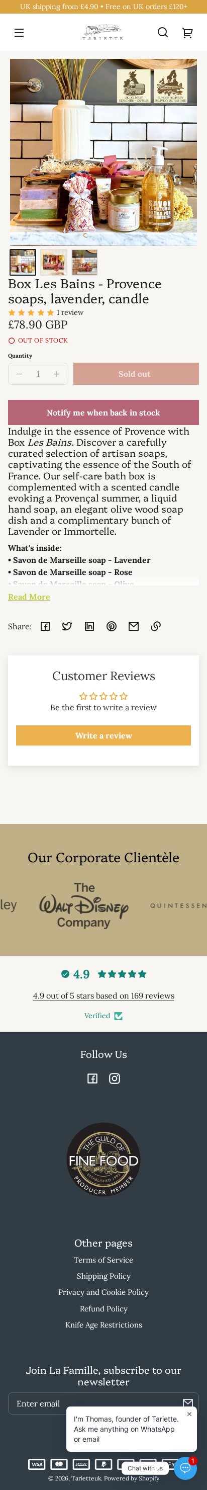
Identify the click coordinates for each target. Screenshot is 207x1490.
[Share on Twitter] (67, 626)
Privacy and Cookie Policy (103, 1292)
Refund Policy (104, 1308)
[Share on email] (134, 626)
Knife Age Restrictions (103, 1325)
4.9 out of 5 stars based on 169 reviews (103, 995)
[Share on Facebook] (45, 626)
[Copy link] (156, 626)
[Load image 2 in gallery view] (53, 262)
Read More (29, 597)
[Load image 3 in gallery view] (84, 262)
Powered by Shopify (131, 1478)
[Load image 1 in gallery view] (23, 262)
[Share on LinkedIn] (89, 626)
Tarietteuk (86, 1478)
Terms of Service (103, 1260)
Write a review (103, 735)
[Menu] (19, 32)
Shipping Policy (104, 1276)
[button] (163, 32)
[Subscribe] (188, 1403)
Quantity (20, 355)
